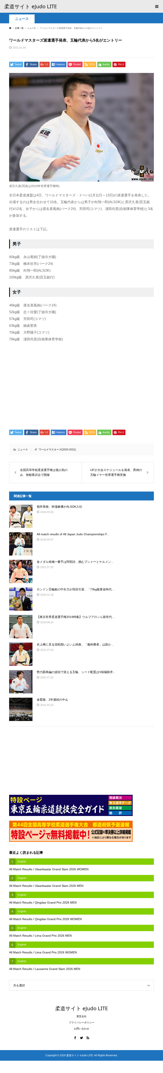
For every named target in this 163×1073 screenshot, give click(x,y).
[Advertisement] (81, 383)
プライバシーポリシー (81, 1022)
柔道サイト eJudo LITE (30, 6)
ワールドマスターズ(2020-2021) (57, 449)
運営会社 (81, 1016)
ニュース (22, 19)
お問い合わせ (81, 1028)
